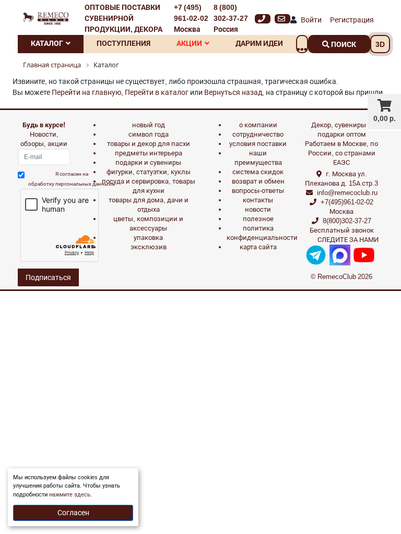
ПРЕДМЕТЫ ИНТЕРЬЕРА (148, 153)
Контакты (258, 200)
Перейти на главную (86, 92)
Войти (311, 20)
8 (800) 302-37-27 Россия (231, 18)
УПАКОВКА (148, 237)
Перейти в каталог (156, 92)
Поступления (123, 43)
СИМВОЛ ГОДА (148, 134)
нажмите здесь (69, 494)
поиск (342, 44)
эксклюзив (149, 247)
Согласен (73, 512)
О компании (258, 125)
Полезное (258, 219)
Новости (258, 209)
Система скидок (258, 172)
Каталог (47, 43)
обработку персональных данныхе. (71, 183)
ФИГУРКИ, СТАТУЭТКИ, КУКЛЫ (149, 172)
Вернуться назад (233, 92)
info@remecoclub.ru (347, 193)
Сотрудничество (258, 134)
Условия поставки (258, 144)
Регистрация (352, 20)
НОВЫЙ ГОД (148, 125)
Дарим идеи (259, 43)
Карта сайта (258, 247)
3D (380, 44)
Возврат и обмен (258, 181)
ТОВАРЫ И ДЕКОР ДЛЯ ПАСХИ (148, 144)
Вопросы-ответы (258, 191)
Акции (189, 43)
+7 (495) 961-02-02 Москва (191, 18)
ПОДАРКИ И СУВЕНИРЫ (148, 162)
